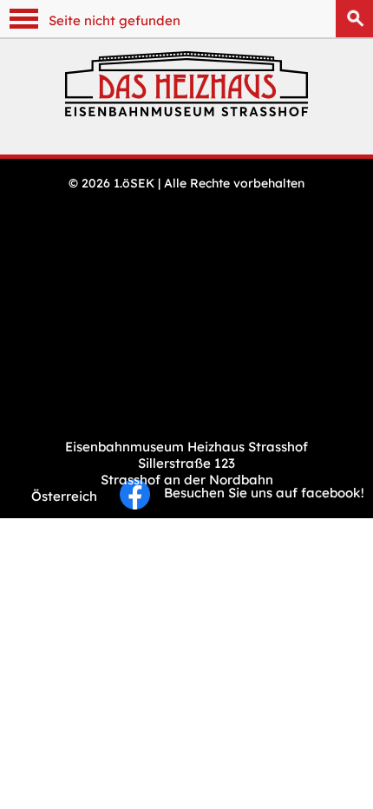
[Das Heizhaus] (186, 111)
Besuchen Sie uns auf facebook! (257, 492)
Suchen (354, 18)
